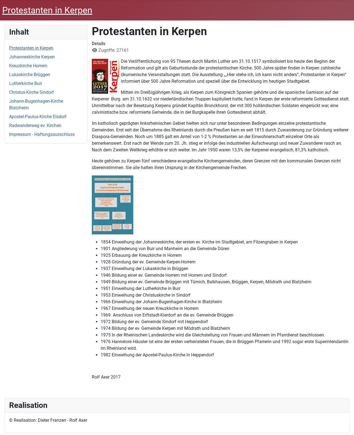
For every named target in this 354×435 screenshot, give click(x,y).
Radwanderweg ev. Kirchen (35, 125)
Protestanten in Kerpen (31, 48)
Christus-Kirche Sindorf (31, 92)
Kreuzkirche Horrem (28, 65)
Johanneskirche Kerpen (32, 56)
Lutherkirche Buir (25, 83)
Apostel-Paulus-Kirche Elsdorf (38, 116)
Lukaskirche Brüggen (29, 74)
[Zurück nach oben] (344, 425)
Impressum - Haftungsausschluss (42, 134)
